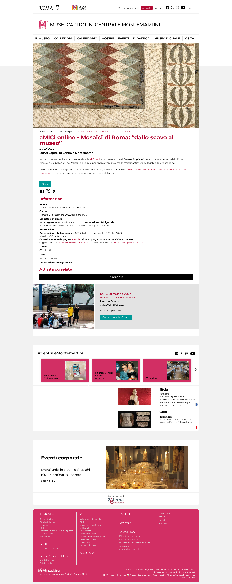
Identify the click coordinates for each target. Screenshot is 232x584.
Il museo (42, 38)
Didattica (141, 38)
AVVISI (76, 239)
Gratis (45, 184)
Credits (171, 575)
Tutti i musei (129, 8)
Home (42, 131)
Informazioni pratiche (91, 519)
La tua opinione (88, 545)
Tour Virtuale (153, 378)
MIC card (95, 159)
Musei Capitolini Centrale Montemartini (105, 25)
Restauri (44, 525)
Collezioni (63, 38)
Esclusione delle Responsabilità (152, 575)
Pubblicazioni (47, 560)
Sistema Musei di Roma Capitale (56, 530)
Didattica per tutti (68, 131)
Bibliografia (46, 563)
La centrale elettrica (50, 548)
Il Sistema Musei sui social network (104, 375)
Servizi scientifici (54, 556)
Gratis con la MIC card (115, 317)
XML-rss (191, 577)
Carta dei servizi (48, 533)
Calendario (87, 38)
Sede (44, 544)
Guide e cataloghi (89, 539)
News (162, 516)
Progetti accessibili (129, 549)
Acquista (146, 8)
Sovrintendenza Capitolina (73, 242)
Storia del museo (48, 522)
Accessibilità (86, 542)
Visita (189, 38)
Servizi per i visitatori (90, 525)
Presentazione (47, 519)
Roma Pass (85, 530)
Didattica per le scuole (130, 536)
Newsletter (45, 536)
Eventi (123, 38)
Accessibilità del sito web (185, 576)
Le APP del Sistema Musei (52, 376)
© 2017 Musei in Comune (113, 575)
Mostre (108, 38)
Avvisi (162, 520)
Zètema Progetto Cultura (128, 242)
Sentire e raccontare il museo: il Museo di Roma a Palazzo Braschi (176, 420)
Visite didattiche (88, 533)
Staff (42, 528)
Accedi (158, 8)
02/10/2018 (177, 400)
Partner (163, 523)
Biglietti (84, 522)
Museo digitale (167, 38)
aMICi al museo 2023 (115, 294)
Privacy (132, 575)
